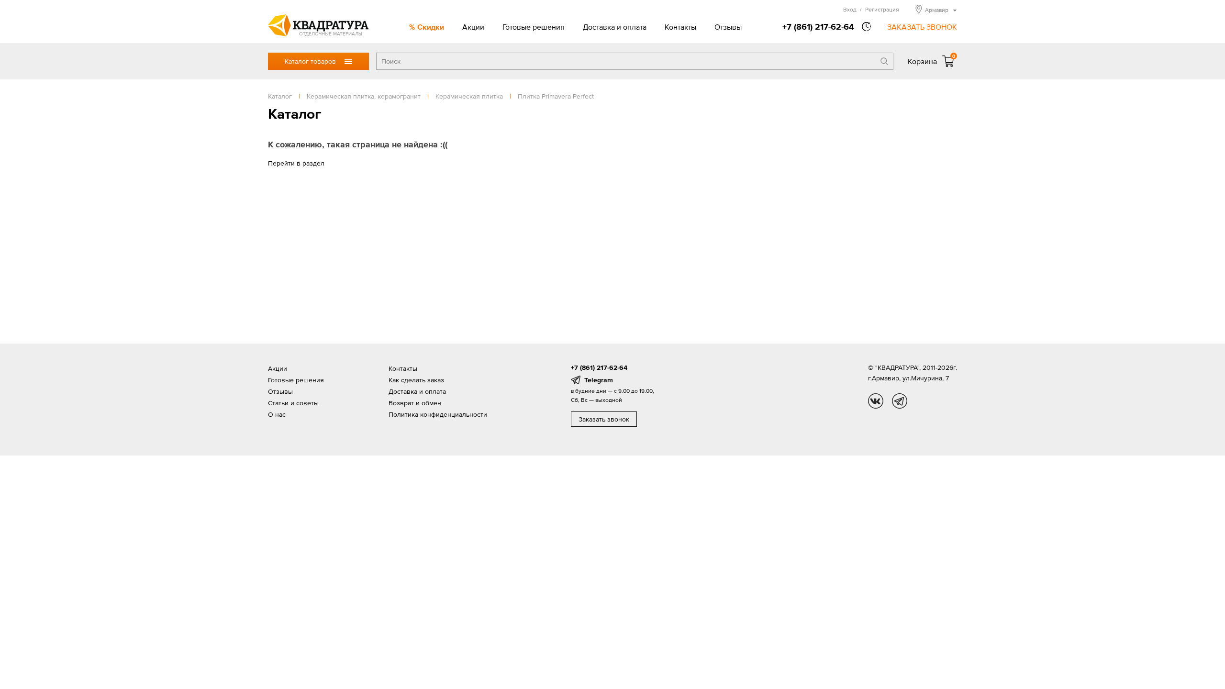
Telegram (598, 380)
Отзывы (728, 26)
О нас (277, 414)
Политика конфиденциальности (438, 414)
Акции (473, 26)
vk (875, 401)
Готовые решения (533, 26)
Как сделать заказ (416, 380)
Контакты (680, 26)
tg (899, 401)
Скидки (430, 26)
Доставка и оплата (614, 26)
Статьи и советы (293, 403)
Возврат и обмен (415, 403)
